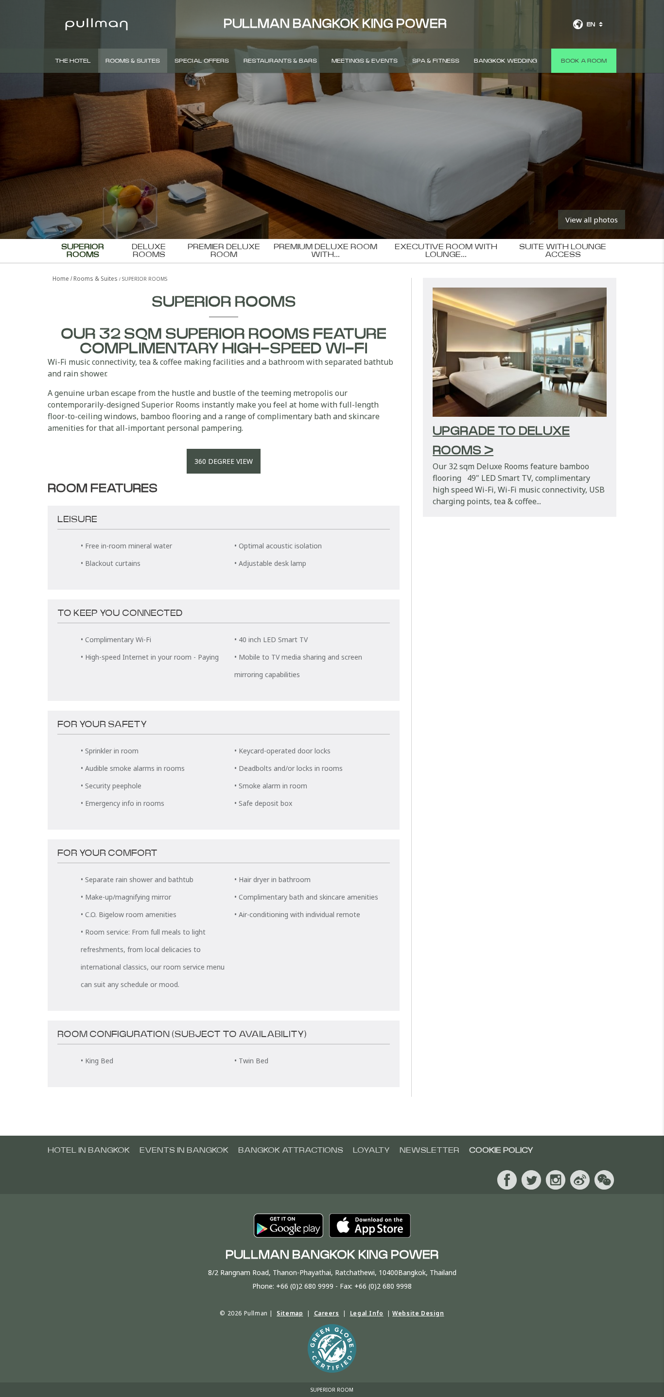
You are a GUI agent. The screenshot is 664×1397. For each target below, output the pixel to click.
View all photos (591, 219)
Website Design (418, 1313)
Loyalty (371, 1150)
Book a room (584, 61)
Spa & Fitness (435, 61)
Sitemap (290, 1313)
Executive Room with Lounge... (446, 250)
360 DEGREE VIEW (223, 461)
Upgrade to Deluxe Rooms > (501, 441)
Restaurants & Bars (280, 61)
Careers (326, 1313)
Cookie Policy (501, 1150)
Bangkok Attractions (290, 1150)
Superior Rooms (82, 250)
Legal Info (367, 1313)
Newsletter (429, 1150)
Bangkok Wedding (505, 61)
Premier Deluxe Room (224, 250)
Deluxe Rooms (149, 250)
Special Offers (202, 61)
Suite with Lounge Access (562, 250)
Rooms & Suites (132, 61)
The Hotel (73, 61)
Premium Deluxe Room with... (325, 250)
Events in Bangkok (184, 1150)
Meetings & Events (365, 61)
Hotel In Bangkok (89, 1150)
